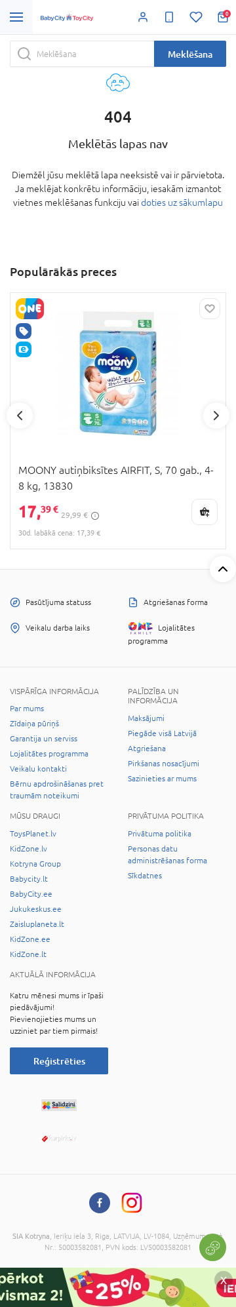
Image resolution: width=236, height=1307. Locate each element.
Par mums (27, 708)
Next (216, 415)
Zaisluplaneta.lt (37, 924)
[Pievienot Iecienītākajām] (210, 309)
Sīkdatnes (145, 875)
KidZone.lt (28, 954)
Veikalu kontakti (38, 768)
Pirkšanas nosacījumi (163, 763)
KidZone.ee (30, 939)
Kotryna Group (35, 863)
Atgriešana (147, 748)
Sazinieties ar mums (162, 778)
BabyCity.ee (31, 894)
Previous (20, 415)
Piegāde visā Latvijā (162, 733)
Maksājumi (146, 718)
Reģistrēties (59, 1060)
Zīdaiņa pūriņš (34, 723)
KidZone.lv (28, 848)
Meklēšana (190, 54)
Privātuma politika (159, 833)
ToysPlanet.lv (33, 833)
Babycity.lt (29, 879)
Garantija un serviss (43, 738)
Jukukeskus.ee (36, 909)
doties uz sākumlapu (182, 202)
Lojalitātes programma (49, 753)
